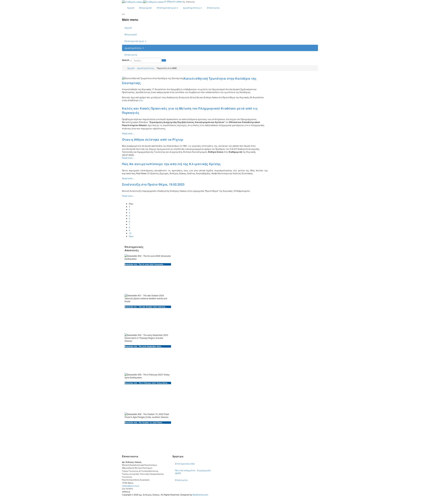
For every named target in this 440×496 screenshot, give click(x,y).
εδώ (141, 100)
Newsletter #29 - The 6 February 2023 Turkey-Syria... (147, 383)
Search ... (126, 60)
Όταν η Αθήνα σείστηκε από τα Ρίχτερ (152, 139)
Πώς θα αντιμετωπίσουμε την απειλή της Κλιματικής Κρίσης (171, 164)
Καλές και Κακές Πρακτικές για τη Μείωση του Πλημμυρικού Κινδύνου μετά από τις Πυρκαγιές (190, 110)
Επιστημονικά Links (185, 463)
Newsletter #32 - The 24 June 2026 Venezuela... (144, 264)
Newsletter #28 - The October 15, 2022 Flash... (144, 422)
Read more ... (128, 133)
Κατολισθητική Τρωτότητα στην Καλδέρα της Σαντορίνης (189, 80)
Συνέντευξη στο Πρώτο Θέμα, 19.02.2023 (153, 184)
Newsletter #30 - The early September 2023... (143, 346)
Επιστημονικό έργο (166, 7)
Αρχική (130, 7)
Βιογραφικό (145, 7)
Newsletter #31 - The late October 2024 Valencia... (146, 307)
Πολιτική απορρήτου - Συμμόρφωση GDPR (193, 472)
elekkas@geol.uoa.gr (130, 485)
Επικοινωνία (213, 7)
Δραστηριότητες (191, 7)
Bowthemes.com (200, 494)
